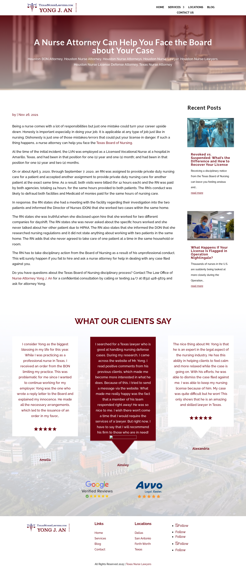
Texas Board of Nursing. (114, 143)
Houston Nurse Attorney (82, 59)
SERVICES (174, 7)
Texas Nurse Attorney (155, 64)
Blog (98, 544)
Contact (100, 549)
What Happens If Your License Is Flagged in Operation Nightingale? (209, 253)
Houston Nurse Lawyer (161, 59)
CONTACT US (185, 12)
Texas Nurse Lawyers (138, 564)
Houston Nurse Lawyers (199, 59)
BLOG (210, 7)
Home (99, 533)
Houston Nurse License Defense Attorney (106, 64)
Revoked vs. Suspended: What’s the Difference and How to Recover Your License (210, 159)
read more (197, 192)
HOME (160, 7)
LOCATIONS (195, 7)
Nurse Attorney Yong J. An (32, 278)
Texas (138, 549)
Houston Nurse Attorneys (122, 59)
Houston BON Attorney (45, 59)
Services (100, 538)
